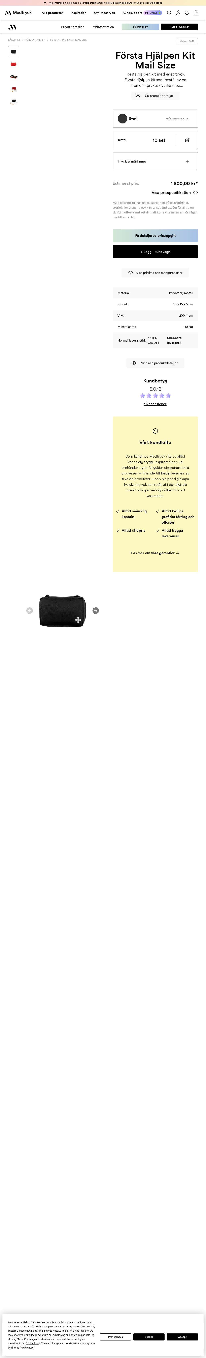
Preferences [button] (27, 1347)
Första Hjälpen (35, 39)
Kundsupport (132, 13)
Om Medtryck (104, 13)
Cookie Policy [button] (33, 1343)
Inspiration (78, 13)
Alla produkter (52, 13)
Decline (149, 1337)
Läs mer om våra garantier (153, 553)
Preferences (115, 1337)
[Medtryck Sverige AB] (18, 13)
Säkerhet (14, 39)
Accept (182, 1337)
